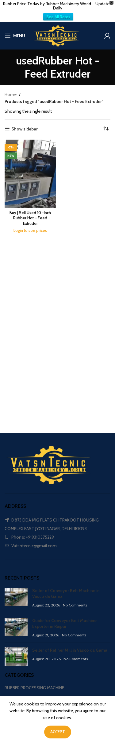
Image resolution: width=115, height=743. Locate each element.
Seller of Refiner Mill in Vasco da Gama (69, 650)
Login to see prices (30, 230)
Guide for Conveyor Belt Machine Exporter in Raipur (64, 623)
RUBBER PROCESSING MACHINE (34, 687)
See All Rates (58, 16)
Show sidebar (24, 128)
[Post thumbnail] (16, 598)
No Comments (75, 605)
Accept (57, 731)
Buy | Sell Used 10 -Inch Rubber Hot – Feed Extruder (30, 218)
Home (11, 94)
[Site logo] (57, 35)
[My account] (107, 36)
